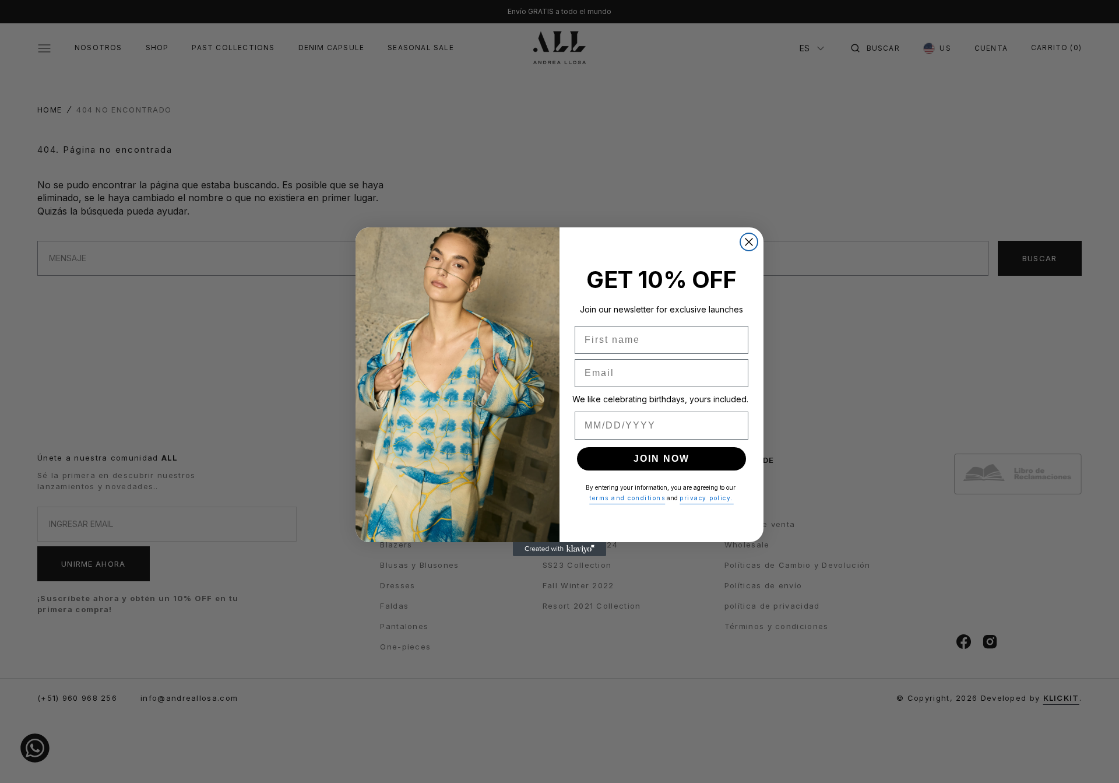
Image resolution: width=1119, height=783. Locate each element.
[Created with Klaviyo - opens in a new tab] (559, 549)
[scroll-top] (1098, 756)
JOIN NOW (661, 459)
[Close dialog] (749, 242)
